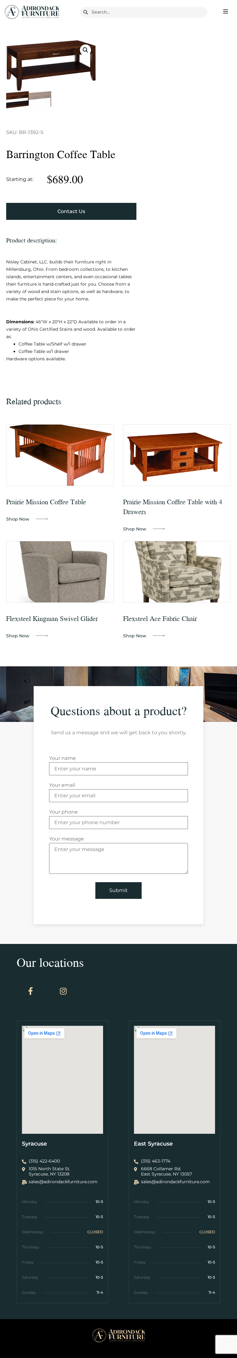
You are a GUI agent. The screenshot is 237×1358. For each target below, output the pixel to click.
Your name (62, 758)
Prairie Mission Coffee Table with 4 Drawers (172, 507)
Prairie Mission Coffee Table (46, 502)
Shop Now (17, 519)
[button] (85, 50)
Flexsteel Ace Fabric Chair (160, 618)
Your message (66, 839)
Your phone (63, 812)
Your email (62, 785)
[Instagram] (63, 991)
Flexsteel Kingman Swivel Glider (52, 618)
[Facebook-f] (30, 991)
